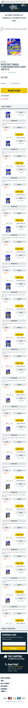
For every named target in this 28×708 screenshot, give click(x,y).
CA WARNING (5, 99)
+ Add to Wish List (20, 137)
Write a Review (12, 72)
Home (2, 27)
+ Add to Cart (19, 134)
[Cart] (22, 5)
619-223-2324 (18, 667)
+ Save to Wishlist (5, 95)
